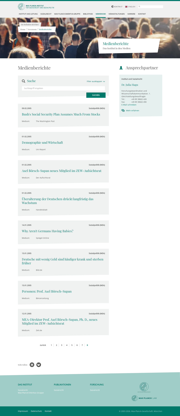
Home (22, 29)
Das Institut (25, 384)
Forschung (97, 384)
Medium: (26, 121)
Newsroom (32, 29)
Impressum (23, 411)
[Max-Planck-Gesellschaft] (144, 387)
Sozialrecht (23, 390)
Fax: (123, 102)
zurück (43, 345)
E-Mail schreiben (128, 104)
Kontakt (48, 411)
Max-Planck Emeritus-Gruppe (31, 392)
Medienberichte (45, 29)
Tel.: (123, 99)
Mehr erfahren (132, 110)
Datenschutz (36, 411)
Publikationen (62, 384)
